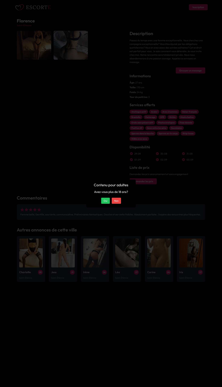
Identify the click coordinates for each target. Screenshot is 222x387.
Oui (105, 200)
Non (116, 200)
